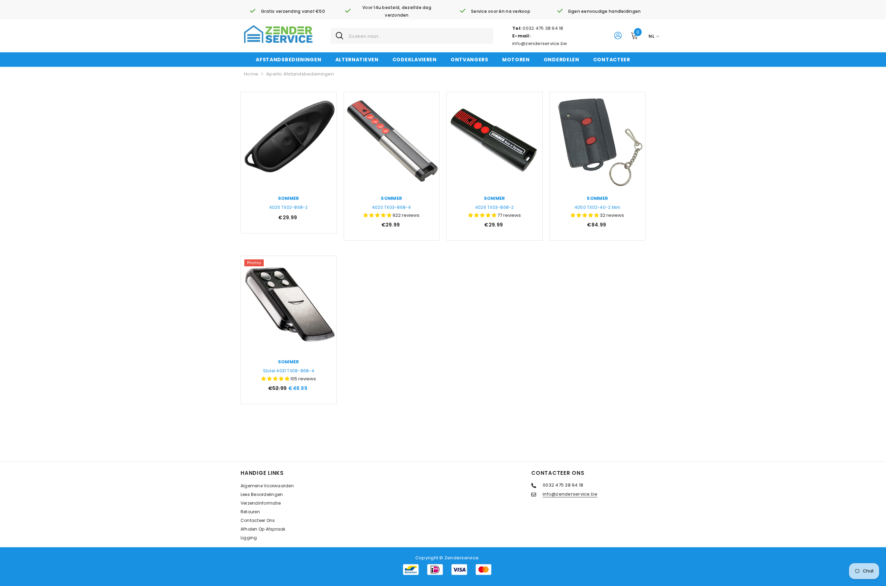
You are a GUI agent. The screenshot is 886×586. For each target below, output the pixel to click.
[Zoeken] (412, 36)
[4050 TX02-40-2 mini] (597, 140)
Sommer (288, 198)
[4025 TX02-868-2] (288, 140)
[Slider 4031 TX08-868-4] (288, 304)
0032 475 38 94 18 (543, 28)
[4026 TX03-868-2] (494, 140)
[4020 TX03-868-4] (392, 140)
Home (251, 74)
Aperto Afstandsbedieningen (300, 74)
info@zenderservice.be (539, 43)
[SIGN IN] (618, 35)
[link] (287, 11)
